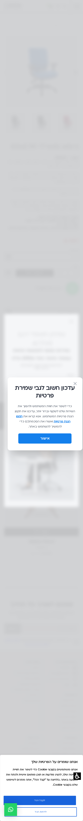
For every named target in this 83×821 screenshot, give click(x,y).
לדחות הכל (41, 811)
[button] (10, 809)
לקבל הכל (39, 800)
